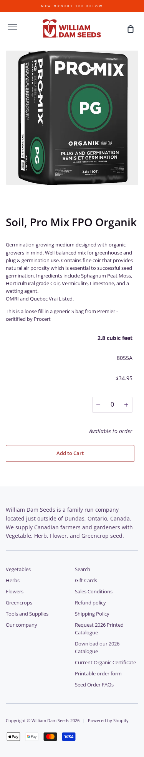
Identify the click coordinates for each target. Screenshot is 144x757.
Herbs (13, 580)
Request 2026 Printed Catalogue (99, 629)
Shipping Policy (92, 614)
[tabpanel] (72, 118)
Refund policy (90, 602)
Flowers (14, 591)
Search (82, 569)
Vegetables (18, 569)
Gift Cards (86, 580)
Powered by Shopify (108, 720)
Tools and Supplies (27, 614)
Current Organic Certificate (105, 662)
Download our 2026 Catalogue (97, 647)
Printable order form (98, 673)
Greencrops (19, 602)
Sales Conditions (94, 591)
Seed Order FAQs (94, 684)
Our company (21, 625)
